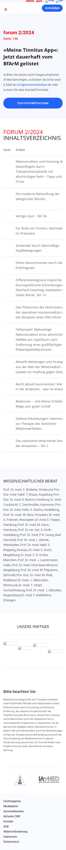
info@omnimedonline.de (34, 85)
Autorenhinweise (13, 811)
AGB (6, 826)
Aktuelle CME (11, 816)
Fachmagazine (12, 801)
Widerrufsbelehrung (15, 831)
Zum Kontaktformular (33, 103)
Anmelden (52, 8)
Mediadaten (10, 806)
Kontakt (8, 821)
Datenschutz (11, 842)
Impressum (10, 836)
